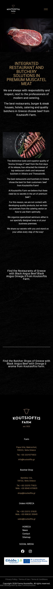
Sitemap (26, 537)
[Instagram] (30, 551)
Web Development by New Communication (18, 585)
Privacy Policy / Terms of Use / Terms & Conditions (26, 579)
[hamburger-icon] (46, 9)
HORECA (26, 526)
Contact (26, 533)
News (25, 530)
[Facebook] (22, 551)
